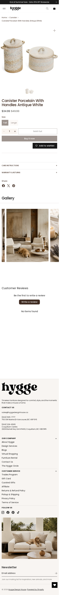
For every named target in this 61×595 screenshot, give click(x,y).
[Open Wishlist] (54, 585)
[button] (4, 8)
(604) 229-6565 (9, 424)
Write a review (29, 302)
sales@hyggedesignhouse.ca (15, 412)
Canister (13, 17)
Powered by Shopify (35, 589)
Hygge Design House (17, 589)
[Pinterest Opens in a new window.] (13, 185)
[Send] (56, 573)
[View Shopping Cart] (54, 8)
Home (4, 17)
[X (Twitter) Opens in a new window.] (8, 185)
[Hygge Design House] (19, 388)
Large (14, 123)
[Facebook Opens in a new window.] (3, 185)
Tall (5, 123)
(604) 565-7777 (8, 417)
